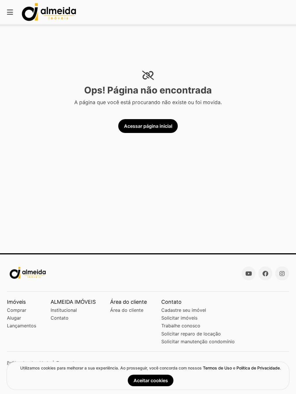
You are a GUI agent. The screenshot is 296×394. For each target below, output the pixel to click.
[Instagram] (282, 273)
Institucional (64, 310)
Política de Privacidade (258, 367)
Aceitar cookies (151, 380)
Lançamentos (21, 326)
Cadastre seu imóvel (183, 310)
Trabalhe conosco (180, 326)
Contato (60, 318)
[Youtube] (249, 273)
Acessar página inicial (148, 126)
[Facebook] (265, 273)
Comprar (16, 310)
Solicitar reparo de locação (191, 334)
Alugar (14, 318)
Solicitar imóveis (179, 318)
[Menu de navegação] (10, 12)
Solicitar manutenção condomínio (198, 341)
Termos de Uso (217, 367)
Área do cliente (126, 310)
